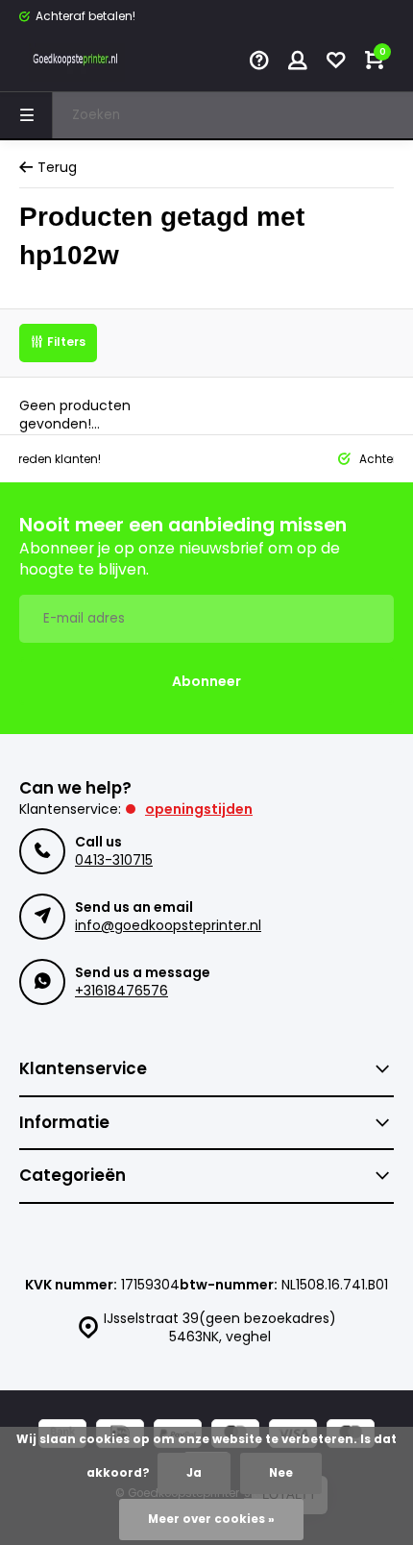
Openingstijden (199, 809)
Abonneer (206, 681)
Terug (57, 168)
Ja (194, 1473)
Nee (281, 1473)
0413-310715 (114, 860)
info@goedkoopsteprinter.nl (168, 925)
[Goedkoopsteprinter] (76, 62)
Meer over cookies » (211, 1519)
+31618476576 (121, 990)
